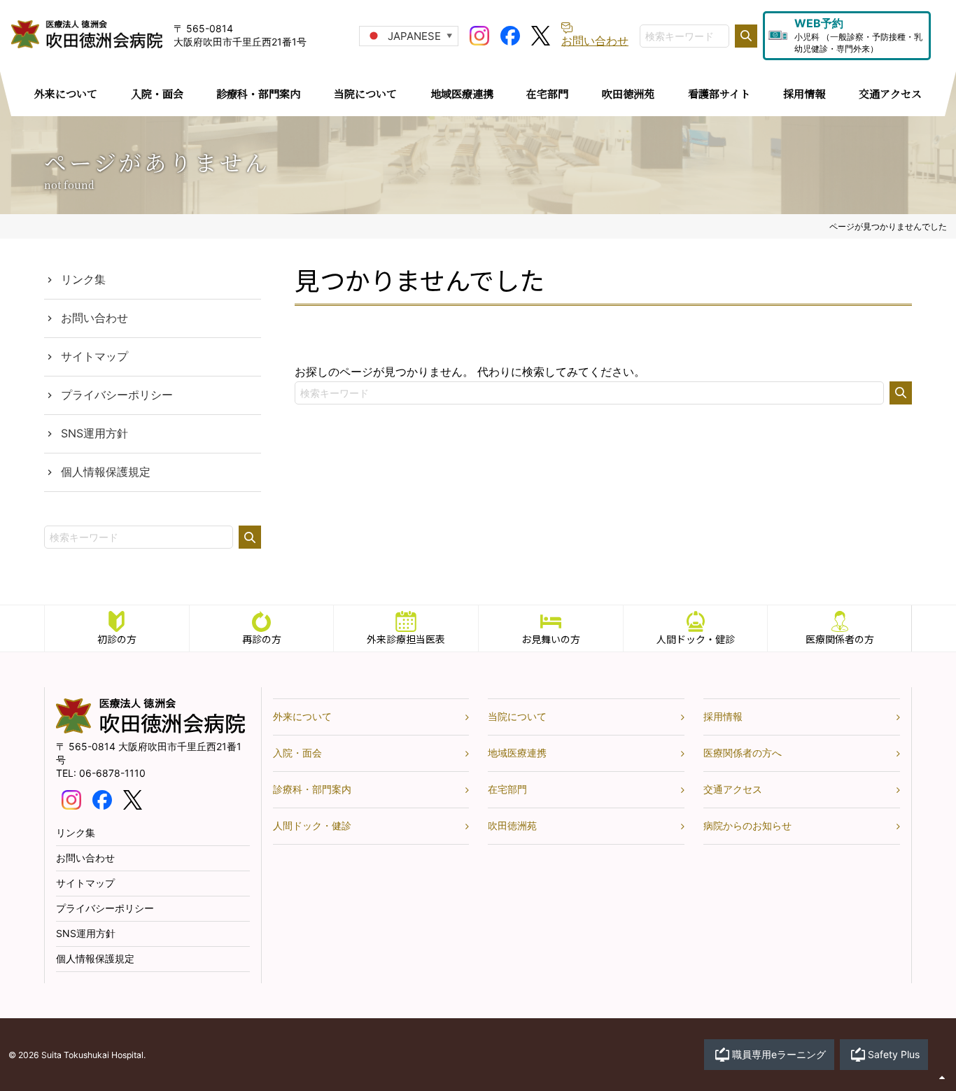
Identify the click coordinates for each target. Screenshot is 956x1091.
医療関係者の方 (840, 639)
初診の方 (116, 639)
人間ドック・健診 (695, 639)
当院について (517, 716)
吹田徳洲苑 (512, 825)
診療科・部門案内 (312, 789)
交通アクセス (732, 789)
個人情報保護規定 (105, 472)
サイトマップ (94, 356)
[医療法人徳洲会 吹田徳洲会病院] (150, 729)
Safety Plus (894, 1054)
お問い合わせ (94, 318)
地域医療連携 (517, 753)
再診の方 (261, 639)
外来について (302, 716)
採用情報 (723, 716)
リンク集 (83, 279)
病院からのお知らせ (747, 825)
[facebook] (510, 34)
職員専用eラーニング (779, 1054)
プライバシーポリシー (117, 395)
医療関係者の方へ (742, 753)
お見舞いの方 (550, 639)
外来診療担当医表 (406, 639)
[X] (540, 34)
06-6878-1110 (112, 773)
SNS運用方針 (94, 433)
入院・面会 (297, 753)
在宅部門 (507, 789)
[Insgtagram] (479, 34)
